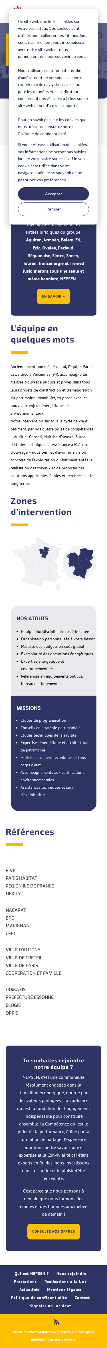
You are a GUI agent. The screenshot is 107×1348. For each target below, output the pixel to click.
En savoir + (53, 296)
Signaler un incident (50, 1305)
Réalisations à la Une (66, 1281)
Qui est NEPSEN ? (32, 1273)
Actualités (29, 1289)
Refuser (54, 208)
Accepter (53, 193)
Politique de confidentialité (42, 133)
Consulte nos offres (53, 1231)
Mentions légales (64, 1289)
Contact (82, 1297)
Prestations (25, 1281)
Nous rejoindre (71, 1273)
